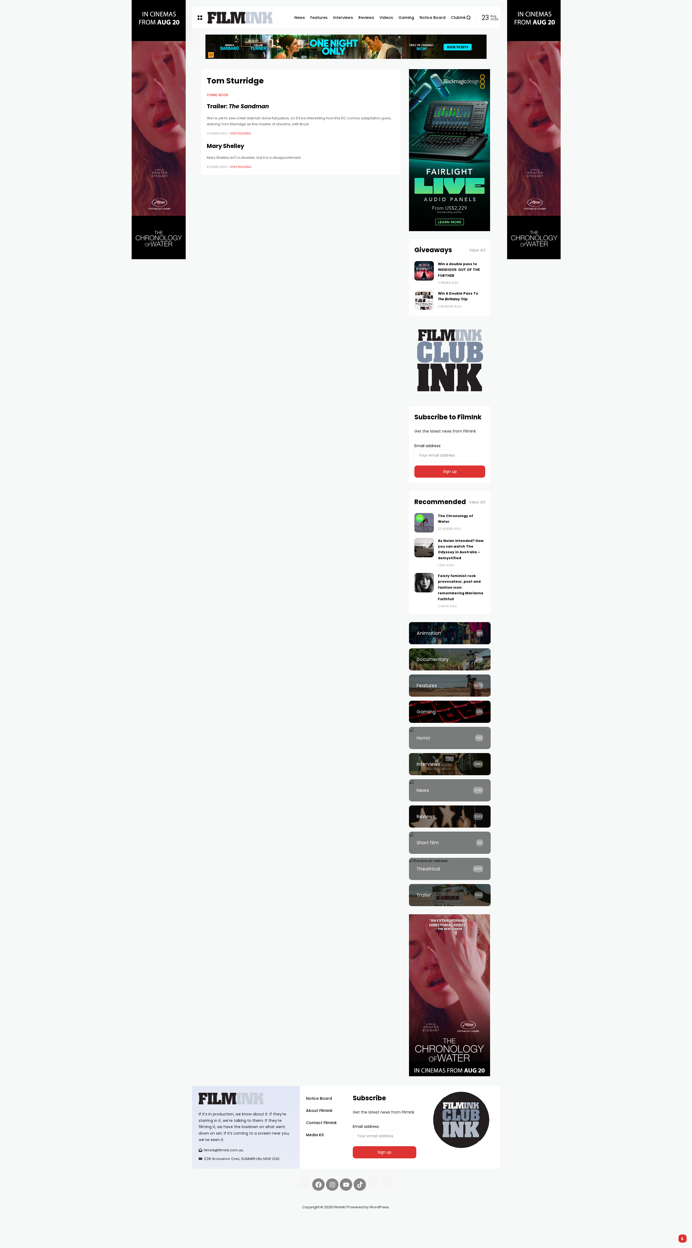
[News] (450, 790)
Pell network (236, 1220)
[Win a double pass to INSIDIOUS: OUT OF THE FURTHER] (424, 271)
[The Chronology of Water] (424, 522)
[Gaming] (450, 712)
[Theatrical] (450, 869)
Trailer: (238, 106)
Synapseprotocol (208, 1220)
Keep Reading (240, 133)
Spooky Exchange (264, 1220)
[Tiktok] (360, 1184)
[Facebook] (318, 1184)
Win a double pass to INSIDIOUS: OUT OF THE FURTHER (459, 270)
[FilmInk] (240, 17)
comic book (217, 95)
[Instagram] (332, 1184)
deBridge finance (208, 1226)
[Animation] (450, 633)
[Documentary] (450, 659)
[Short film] (450, 843)
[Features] (450, 685)
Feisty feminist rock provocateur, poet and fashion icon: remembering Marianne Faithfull (460, 587)
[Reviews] (450, 816)
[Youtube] (346, 1184)
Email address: (427, 445)
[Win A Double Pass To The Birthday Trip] (424, 300)
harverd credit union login (249, 1226)
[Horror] (450, 738)
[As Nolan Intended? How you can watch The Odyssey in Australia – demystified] (424, 547)
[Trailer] (450, 895)
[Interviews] (450, 764)
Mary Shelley (225, 146)
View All (477, 250)
